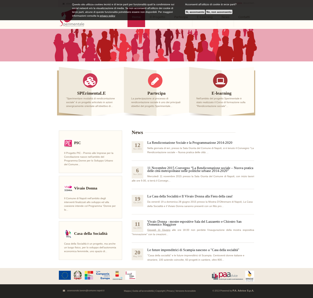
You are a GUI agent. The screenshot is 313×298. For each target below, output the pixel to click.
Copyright (160, 291)
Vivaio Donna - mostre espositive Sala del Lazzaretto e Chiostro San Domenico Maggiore (194, 223)
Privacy (170, 291)
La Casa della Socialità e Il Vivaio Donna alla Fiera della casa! (190, 196)
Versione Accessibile (186, 291)
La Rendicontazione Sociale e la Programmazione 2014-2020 (189, 142)
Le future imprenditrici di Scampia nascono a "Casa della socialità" (193, 250)
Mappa (127, 291)
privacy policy (107, 15)
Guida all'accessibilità (143, 291)
